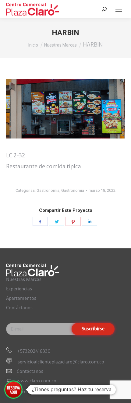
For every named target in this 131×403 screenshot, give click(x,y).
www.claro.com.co (36, 381)
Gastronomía (48, 190)
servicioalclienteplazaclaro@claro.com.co (60, 362)
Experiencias (19, 289)
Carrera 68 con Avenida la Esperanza (54, 392)
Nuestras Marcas (23, 279)
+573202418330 (34, 351)
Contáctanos (19, 308)
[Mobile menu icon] (119, 9)
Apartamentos (21, 298)
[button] (13, 389)
